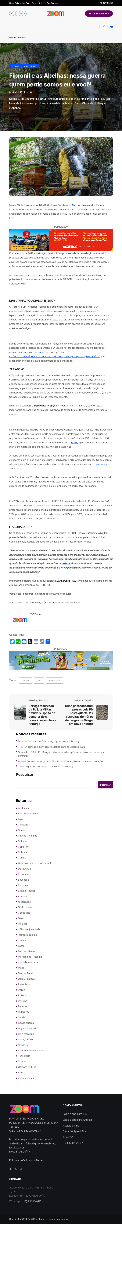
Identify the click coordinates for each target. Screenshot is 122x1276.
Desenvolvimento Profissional (34, 863)
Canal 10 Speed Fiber (75, 1131)
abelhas (26, 680)
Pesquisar (24, 775)
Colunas (15, 66)
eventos (22, 896)
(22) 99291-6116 (31, 1201)
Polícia (21, 989)
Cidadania (23, 824)
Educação (23, 879)
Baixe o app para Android (77, 1119)
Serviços (23, 1044)
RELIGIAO (23, 1011)
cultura (66, 563)
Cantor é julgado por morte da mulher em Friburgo (46, 766)
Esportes (23, 885)
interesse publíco (27, 934)
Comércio (23, 846)
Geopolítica (24, 912)
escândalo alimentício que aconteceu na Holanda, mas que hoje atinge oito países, (54, 356)
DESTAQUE (24, 868)
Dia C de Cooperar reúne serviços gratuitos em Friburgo (49, 741)
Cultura (22, 857)
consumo (39, 352)
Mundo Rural (30, 66)
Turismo (22, 1061)
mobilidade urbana (28, 962)
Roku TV (68, 1137)
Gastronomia (25, 907)
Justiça (22, 940)
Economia (23, 874)
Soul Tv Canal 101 (73, 1143)
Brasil (74, 442)
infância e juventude (29, 929)
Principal (23, 1000)
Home (12, 37)
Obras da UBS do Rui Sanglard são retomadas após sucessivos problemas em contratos (61, 754)
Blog (20, 819)
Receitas (22, 1006)
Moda (21, 967)
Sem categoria (26, 1033)
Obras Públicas (26, 978)
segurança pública (28, 1028)
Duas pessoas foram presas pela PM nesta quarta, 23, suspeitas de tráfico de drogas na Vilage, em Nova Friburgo (79, 715)
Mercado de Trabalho (30, 956)
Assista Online (38, 3)
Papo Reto (24, 984)
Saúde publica (26, 1022)
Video (21, 1072)
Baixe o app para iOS (75, 1113)
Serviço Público (26, 1039)
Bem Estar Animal (28, 813)
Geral (21, 918)
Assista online (71, 1125)
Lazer (21, 945)
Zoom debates (26, 1077)
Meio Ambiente (80, 205)
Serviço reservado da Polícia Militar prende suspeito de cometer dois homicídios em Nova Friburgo (42, 715)
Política (22, 995)
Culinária (23, 852)
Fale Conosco (52, 3)
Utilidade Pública (27, 1066)
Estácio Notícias (26, 890)
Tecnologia (24, 1055)
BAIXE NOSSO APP (99, 13)
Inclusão (22, 923)
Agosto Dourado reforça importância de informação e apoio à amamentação (60, 761)
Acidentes (23, 808)
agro (39, 680)
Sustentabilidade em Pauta (32, 1050)
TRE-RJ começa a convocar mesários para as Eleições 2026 (51, 746)
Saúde (21, 1017)
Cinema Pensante (27, 835)
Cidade (21, 830)
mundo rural (54, 680)
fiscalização (24, 901)
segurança (101, 464)
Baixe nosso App (22, 3)
